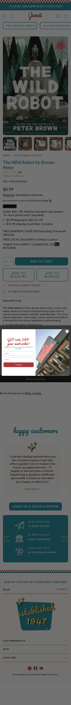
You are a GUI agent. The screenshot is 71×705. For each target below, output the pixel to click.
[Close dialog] (67, 331)
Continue (18, 365)
